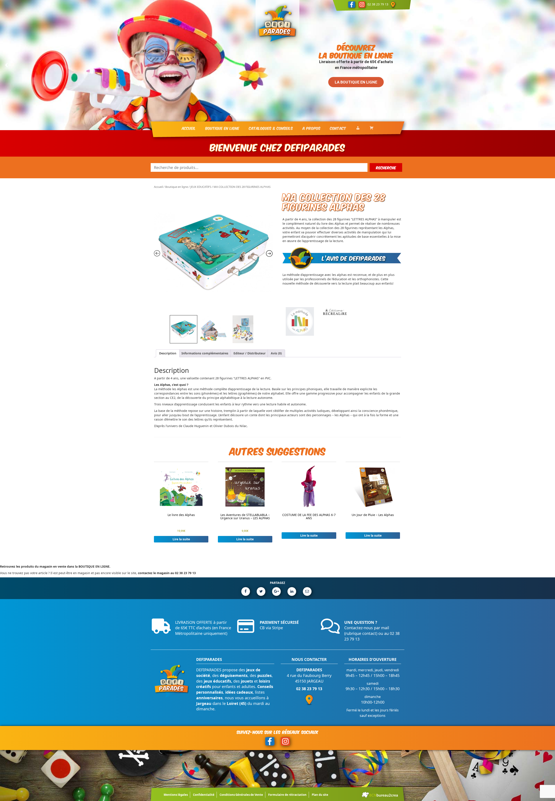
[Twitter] (261, 591)
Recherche (386, 167)
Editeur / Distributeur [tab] (249, 353)
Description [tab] (167, 353)
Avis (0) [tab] (276, 353)
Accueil (158, 187)
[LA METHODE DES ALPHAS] (299, 321)
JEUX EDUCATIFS (200, 187)
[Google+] (276, 591)
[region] (277, 65)
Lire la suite (181, 539)
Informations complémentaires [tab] (204, 353)
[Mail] (307, 591)
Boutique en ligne (176, 187)
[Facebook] (245, 591)
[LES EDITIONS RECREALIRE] (334, 321)
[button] (6, 65)
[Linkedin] (291, 591)
